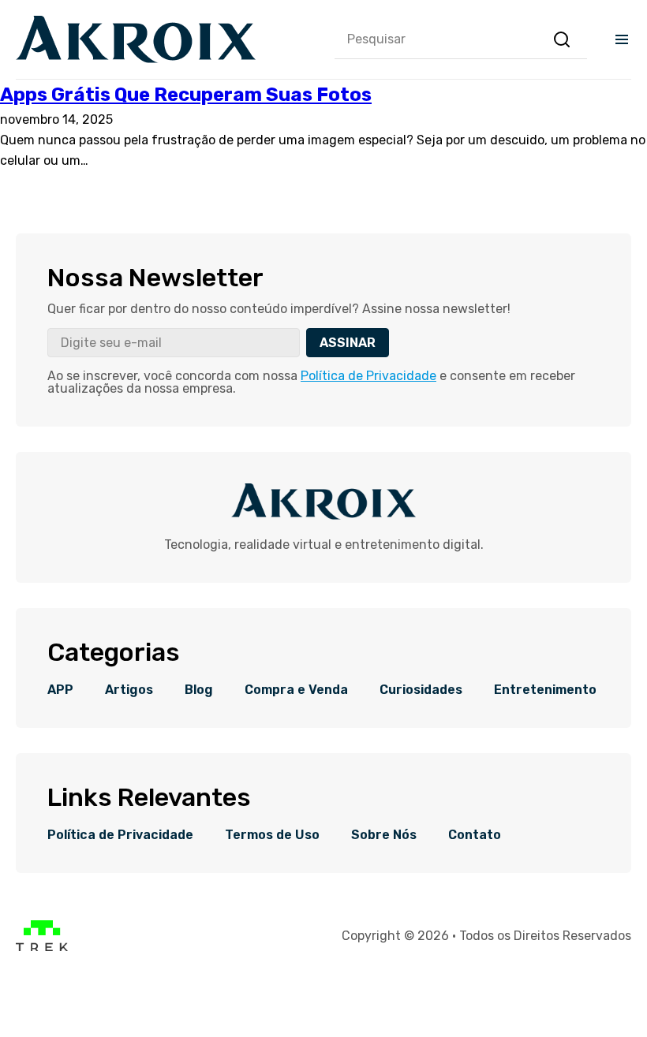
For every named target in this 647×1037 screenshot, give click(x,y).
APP (60, 690)
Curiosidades (421, 690)
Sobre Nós (384, 835)
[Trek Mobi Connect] (42, 947)
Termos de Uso (272, 835)
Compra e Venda (296, 690)
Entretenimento (545, 690)
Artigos (129, 690)
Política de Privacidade (368, 375)
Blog (199, 690)
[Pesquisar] (561, 39)
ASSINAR (348, 342)
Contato (474, 835)
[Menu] (621, 39)
